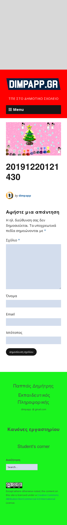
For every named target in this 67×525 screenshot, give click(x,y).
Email (10, 314)
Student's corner (33, 446)
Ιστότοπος (14, 332)
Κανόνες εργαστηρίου (33, 429)
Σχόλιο (13, 240)
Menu (18, 109)
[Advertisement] (33, 34)
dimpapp (25, 195)
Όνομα (11, 296)
